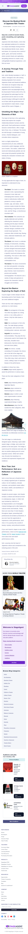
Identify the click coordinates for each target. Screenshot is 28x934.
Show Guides (8, 644)
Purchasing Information (6, 855)
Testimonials (4, 870)
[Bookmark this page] (14, 30)
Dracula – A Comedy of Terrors (17, 766)
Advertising (3, 896)
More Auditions (14, 821)
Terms (9, 919)
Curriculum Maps (5, 847)
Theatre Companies (6, 879)
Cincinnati (16, 790)
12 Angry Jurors (18, 786)
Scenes (7, 652)
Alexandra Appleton (7, 26)
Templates (3, 881)
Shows (2, 832)
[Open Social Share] (17, 30)
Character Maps (5, 838)
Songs (2, 836)
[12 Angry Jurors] (8, 789)
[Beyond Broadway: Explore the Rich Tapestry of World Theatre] (13, 583)
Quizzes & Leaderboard (6, 885)
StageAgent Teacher (6, 864)
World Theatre (14, 17)
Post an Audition (14, 759)
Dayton (15, 774)
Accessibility (4, 919)
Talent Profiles (4, 840)
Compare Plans (5, 868)
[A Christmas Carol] (8, 805)
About (2, 892)
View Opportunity (18, 779)
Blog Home (6, 10)
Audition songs (9, 650)
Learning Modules (9, 655)
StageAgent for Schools (6, 866)
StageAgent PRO (5, 862)
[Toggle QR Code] (11, 30)
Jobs (2, 894)
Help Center (4, 898)
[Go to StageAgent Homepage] (14, 926)
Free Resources (5, 853)
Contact (3, 900)
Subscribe (14, 909)
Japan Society (16, 534)
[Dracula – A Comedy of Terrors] (8, 767)
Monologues (8, 647)
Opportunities (4, 877)
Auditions (7, 658)
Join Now (14, 662)
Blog (2, 883)
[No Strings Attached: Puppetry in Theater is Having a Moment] (14, 603)
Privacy (13, 919)
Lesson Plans (4, 849)
